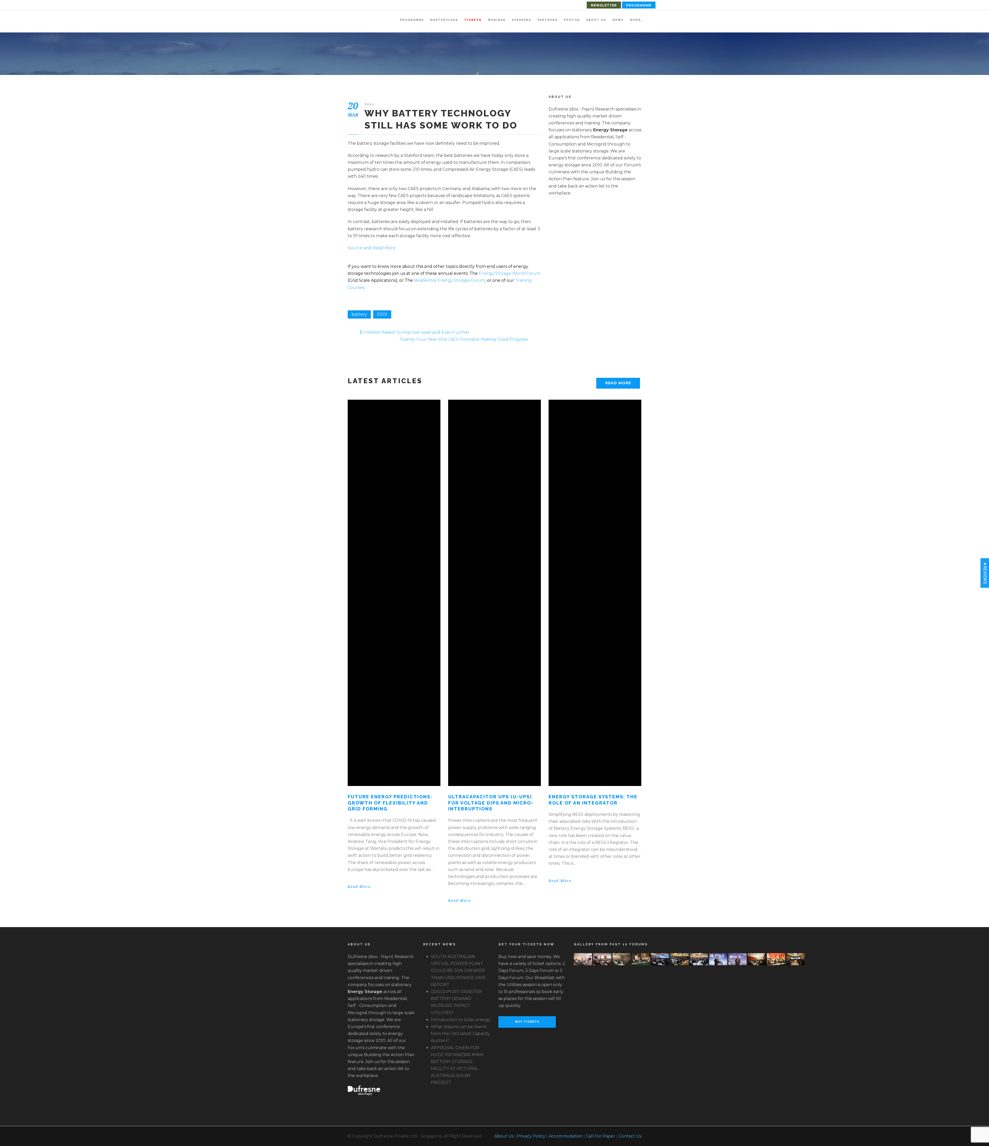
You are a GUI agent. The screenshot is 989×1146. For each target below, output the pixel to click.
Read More (618, 383)
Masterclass (444, 20)
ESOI (382, 314)
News (618, 20)
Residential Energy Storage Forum (449, 280)
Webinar (497, 20)
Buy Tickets (527, 1021)
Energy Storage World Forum (509, 273)
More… (636, 20)
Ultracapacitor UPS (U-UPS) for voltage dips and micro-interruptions (491, 802)
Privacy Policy (531, 1136)
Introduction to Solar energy (460, 1019)
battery (359, 314)
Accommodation (566, 1136)
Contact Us (630, 1136)
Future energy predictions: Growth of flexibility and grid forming (390, 802)
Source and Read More (371, 247)
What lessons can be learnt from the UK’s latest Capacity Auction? (460, 1033)
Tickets (473, 20)
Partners (548, 20)
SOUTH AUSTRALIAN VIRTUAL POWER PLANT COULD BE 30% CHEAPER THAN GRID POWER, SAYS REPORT (458, 970)
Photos (572, 20)
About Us (596, 20)
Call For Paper (600, 1136)
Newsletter (604, 5)
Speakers (521, 20)
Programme (638, 5)
